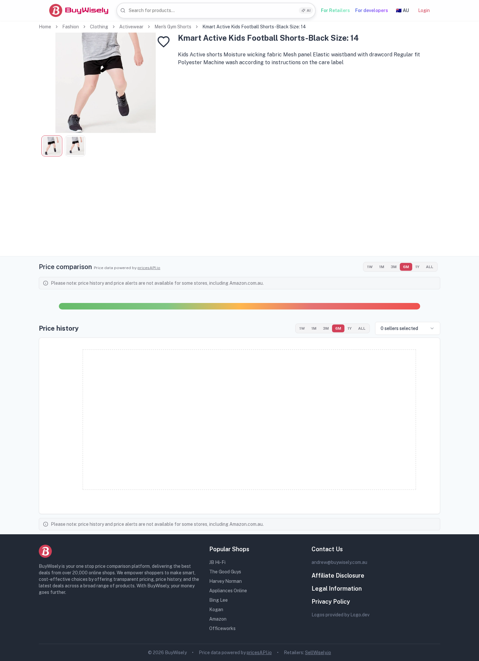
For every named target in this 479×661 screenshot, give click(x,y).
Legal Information (337, 588)
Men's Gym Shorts (172, 26)
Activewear (131, 26)
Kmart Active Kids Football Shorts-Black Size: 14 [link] (254, 26)
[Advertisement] (239, 210)
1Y (417, 267)
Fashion (70, 26)
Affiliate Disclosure (338, 575)
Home (45, 26)
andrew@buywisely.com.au (339, 562)
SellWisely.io (318, 652)
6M (406, 267)
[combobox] (216, 11)
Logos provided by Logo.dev (341, 614)
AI (309, 10)
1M (381, 267)
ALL (429, 267)
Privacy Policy (331, 601)
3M (394, 267)
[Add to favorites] (163, 42)
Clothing (99, 26)
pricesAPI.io (149, 268)
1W (370, 267)
